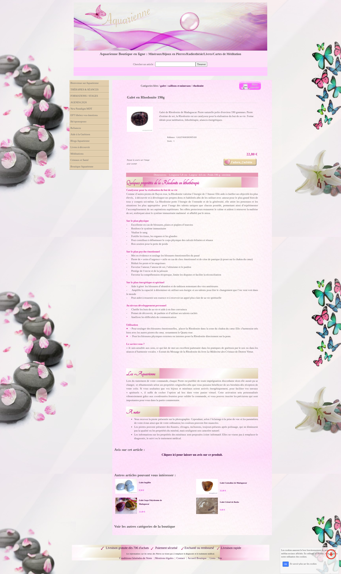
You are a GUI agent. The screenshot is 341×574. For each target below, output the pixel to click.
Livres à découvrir (80, 147)
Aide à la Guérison (80, 134)
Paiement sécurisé (166, 548)
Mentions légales (164, 558)
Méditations (76, 153)
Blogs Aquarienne (80, 140)
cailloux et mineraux (179, 85)
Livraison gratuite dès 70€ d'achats (127, 548)
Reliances (75, 128)
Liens (212, 558)
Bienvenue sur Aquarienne (84, 83)
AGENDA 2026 (78, 102)
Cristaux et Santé (79, 160)
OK (285, 564)
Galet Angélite (145, 482)
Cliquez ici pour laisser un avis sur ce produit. (192, 454)
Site (220, 558)
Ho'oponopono (78, 121)
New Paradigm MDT (81, 108)
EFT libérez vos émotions (84, 115)
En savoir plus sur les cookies (303, 564)
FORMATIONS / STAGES (84, 95)
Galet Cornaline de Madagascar (233, 483)
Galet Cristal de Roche (229, 502)
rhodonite (198, 85)
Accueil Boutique (197, 558)
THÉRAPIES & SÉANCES (84, 89)
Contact (180, 558)
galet (163, 85)
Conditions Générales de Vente (135, 558)
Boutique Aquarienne (81, 166)
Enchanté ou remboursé (199, 548)
